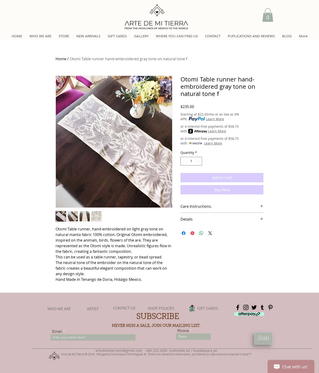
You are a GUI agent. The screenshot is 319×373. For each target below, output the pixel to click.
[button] (267, 15)
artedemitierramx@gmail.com (119, 350)
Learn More (215, 119)
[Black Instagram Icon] (245, 307)
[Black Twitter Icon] (254, 307)
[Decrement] (184, 161)
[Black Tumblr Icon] (262, 307)
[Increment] (198, 161)
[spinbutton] (191, 161)
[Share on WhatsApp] (201, 233)
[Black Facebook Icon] (237, 307)
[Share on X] (210, 233)
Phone (183, 331)
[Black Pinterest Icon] (270, 307)
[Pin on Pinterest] (192, 233)
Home (61, 58)
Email (57, 332)
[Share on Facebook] (183, 233)
